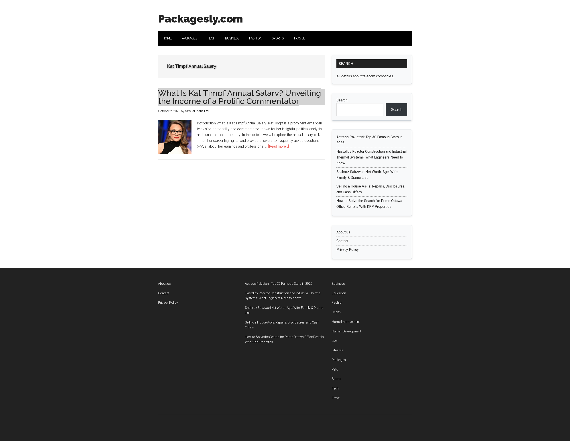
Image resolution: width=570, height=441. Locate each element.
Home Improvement (346, 322)
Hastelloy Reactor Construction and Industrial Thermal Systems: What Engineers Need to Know (371, 157)
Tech (335, 388)
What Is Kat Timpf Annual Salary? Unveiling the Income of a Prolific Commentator (239, 97)
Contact (342, 241)
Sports (336, 379)
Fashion (337, 302)
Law (335, 340)
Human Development (346, 331)
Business (338, 283)
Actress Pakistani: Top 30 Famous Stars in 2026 (278, 283)
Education (339, 293)
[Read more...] (278, 146)
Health (336, 312)
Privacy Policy (347, 249)
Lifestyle (337, 350)
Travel (336, 398)
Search (342, 100)
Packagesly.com (200, 18)
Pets (335, 369)
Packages (339, 360)
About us (343, 232)
